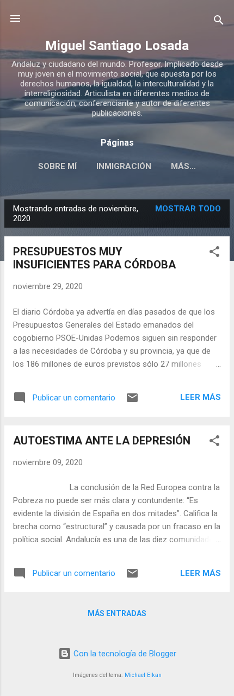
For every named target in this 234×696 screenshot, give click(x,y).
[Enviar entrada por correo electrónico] (132, 401)
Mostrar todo (188, 209)
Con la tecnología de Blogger (123, 654)
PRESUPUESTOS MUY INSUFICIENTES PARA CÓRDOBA (94, 258)
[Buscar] (218, 22)
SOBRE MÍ (57, 166)
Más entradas (117, 613)
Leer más (200, 397)
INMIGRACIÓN (123, 166)
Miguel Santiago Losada (117, 45)
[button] (214, 253)
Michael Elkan (143, 675)
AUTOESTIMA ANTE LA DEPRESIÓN (101, 440)
